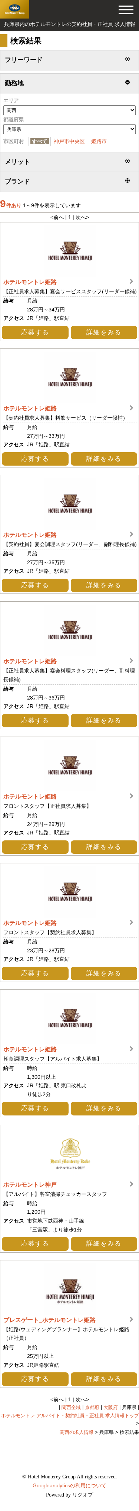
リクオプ (82, 1495)
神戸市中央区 (69, 141)
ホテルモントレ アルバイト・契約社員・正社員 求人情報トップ (70, 1415)
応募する (35, 332)
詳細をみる (104, 332)
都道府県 (13, 119)
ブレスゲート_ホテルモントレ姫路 (49, 1319)
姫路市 (99, 141)
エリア (11, 100)
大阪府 (110, 1407)
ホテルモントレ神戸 (30, 1184)
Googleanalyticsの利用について (69, 1485)
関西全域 (71, 1407)
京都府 (92, 1407)
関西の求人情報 (76, 1432)
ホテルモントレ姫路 (30, 281)
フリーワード (24, 59)
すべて (39, 141)
